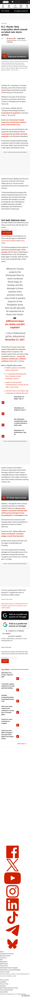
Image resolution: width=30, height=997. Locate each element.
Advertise (3, 986)
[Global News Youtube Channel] (12, 884)
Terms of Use (4, 984)
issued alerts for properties (10, 113)
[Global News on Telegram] (12, 936)
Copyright (3, 982)
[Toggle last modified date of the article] (26, 40)
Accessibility (4, 992)
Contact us (3, 958)
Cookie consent (5, 972)
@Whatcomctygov (15, 321)
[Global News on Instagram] (12, 897)
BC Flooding (5, 11)
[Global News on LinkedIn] (12, 910)
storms (3, 90)
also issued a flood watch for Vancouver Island (13, 349)
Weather (4, 23)
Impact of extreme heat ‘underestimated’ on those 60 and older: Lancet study (17, 384)
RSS (1, 960)
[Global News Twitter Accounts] (12, 871)
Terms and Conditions (8, 241)
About (2, 952)
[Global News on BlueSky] (12, 950)
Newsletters (3, 962)
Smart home (4, 966)
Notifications (4, 964)
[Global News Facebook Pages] (12, 858)
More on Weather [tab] (7, 365)
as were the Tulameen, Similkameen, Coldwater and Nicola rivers (13, 358)
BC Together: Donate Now (21, 11)
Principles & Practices (7, 954)
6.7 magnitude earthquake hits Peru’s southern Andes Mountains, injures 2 (16, 376)
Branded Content (5, 956)
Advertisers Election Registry (9, 968)
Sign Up (5, 661)
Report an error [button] (16, 636)
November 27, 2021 (15, 339)
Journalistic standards (16, 631)
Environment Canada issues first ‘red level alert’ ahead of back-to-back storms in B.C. (13, 122)
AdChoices (26, 995)
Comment (8, 633)
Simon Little (12, 38)
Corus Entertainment (6, 990)
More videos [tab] (18, 365)
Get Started (7, 233)
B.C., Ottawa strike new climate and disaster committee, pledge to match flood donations (13, 533)
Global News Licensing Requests (10, 970)
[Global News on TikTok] (12, 923)
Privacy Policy (4, 980)
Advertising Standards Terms (9, 988)
